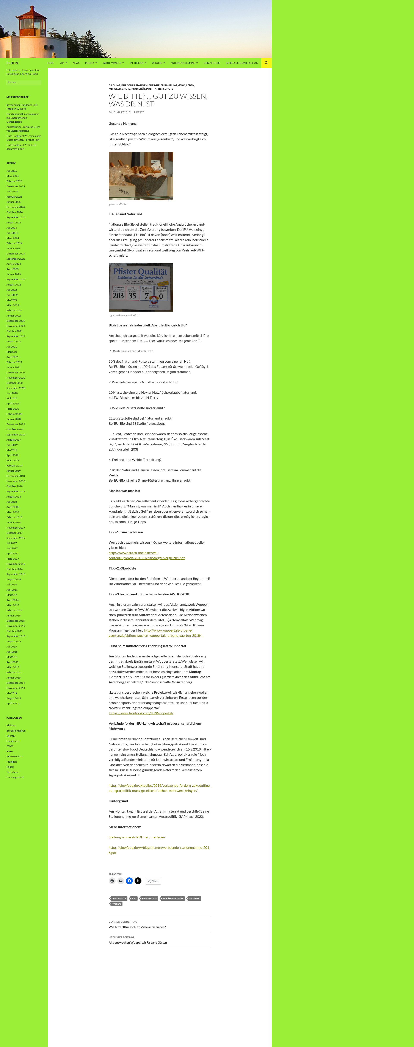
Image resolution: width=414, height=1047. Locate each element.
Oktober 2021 (14, 331)
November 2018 (15, 481)
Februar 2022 (14, 310)
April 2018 (12, 507)
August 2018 (13, 496)
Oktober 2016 (14, 569)
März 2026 (12, 176)
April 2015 (12, 662)
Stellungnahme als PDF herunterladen (137, 837)
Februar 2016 (14, 610)
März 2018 (12, 512)
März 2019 (12, 460)
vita (62, 62)
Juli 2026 (11, 170)
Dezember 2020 (15, 372)
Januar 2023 (13, 274)
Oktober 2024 (14, 212)
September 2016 (15, 574)
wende (116, 903)
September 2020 (15, 388)
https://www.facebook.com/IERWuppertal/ (141, 713)
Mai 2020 (11, 398)
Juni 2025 (12, 191)
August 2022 (13, 284)
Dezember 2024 (15, 207)
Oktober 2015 (14, 631)
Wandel (194, 898)
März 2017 (12, 558)
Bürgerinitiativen (134, 85)
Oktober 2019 (14, 429)
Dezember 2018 (15, 475)
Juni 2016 (12, 589)
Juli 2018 (11, 501)
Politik (89, 62)
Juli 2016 (11, 584)
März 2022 (12, 305)
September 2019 (15, 434)
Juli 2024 (11, 227)
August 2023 (13, 263)
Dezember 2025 (15, 186)
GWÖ (181, 85)
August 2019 (13, 439)
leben (190, 85)
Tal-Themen (136, 62)
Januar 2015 (13, 677)
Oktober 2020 (14, 382)
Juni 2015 (12, 651)
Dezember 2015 (15, 620)
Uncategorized (14, 777)
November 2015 (15, 625)
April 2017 (12, 553)
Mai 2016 (11, 594)
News (76, 62)
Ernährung (169, 85)
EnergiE (154, 85)
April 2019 (12, 455)
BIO (134, 898)
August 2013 (13, 698)
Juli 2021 (11, 346)
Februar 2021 (14, 362)
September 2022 (15, 279)
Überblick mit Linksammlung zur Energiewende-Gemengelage (22, 117)
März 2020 (12, 408)
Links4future (212, 62)
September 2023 (15, 258)
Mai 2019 (11, 450)
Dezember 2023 (15, 253)
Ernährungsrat (173, 898)
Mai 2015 (11, 656)
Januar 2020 (13, 419)
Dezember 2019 (15, 424)
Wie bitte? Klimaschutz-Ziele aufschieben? (137, 924)
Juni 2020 (12, 393)
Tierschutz (165, 88)
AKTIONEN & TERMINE (183, 62)
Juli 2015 (11, 646)
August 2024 (13, 222)
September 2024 (15, 217)
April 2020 (12, 403)
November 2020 (15, 377)
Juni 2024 (12, 232)
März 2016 (12, 605)
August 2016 (13, 579)
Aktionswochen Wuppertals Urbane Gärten (138, 940)
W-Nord (157, 62)
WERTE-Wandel (112, 62)
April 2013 (12, 703)
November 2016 (15, 563)
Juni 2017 (12, 548)
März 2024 (12, 238)
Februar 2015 (14, 672)
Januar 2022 (13, 315)
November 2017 (15, 527)
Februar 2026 (14, 181)
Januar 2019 (13, 470)
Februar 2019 (14, 465)
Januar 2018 (13, 522)
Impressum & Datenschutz (242, 62)
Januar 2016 (13, 615)
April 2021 (12, 357)
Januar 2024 (13, 248)
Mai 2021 (11, 351)
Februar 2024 (14, 243)
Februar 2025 (14, 196)
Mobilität (138, 88)
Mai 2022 (11, 300)
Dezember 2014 (15, 682)
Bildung (114, 85)
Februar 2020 (14, 413)
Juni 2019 (12, 444)
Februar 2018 (14, 517)
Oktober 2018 (14, 486)
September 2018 (15, 491)
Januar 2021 (13, 367)
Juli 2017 (11, 543)
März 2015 (12, 667)
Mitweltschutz (119, 88)
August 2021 (13, 341)
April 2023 (12, 269)
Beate (140, 112)
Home (50, 62)
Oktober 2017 (14, 532)
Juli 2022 (11, 289)
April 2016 (12, 600)
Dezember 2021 (15, 320)
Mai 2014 (11, 693)
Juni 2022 (12, 294)
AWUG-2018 (119, 898)
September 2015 (15, 636)
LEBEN (12, 63)
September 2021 (15, 336)
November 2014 (15, 688)
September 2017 (15, 538)
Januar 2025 (13, 201)
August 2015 (13, 641)
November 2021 (15, 326)
